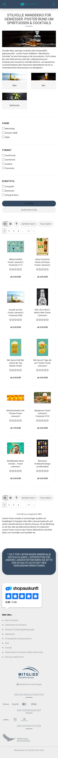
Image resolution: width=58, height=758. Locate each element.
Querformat (10, 160)
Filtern (29, 203)
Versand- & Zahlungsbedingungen (19, 629)
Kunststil (8, 181)
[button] (5, 224)
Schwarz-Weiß (11, 133)
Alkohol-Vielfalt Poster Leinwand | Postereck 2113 (15, 262)
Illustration (9, 191)
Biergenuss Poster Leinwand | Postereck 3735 (42, 413)
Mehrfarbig (10, 128)
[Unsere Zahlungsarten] (6, 704)
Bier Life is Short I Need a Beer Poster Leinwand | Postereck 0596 (42, 312)
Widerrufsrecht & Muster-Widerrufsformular (24, 652)
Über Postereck (11, 620)
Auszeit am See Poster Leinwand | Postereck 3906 (15, 312)
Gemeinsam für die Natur (16, 625)
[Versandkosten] (6, 720)
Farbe (5, 123)
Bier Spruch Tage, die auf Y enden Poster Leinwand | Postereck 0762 (42, 363)
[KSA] (16, 737)
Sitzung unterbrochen (14, 657)
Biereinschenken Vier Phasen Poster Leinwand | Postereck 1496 (15, 413)
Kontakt (8, 648)
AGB (7, 643)
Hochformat (10, 155)
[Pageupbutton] (50, 753)
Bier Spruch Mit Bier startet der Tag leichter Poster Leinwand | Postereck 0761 (15, 363)
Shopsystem (19, 750)
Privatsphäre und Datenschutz (18, 638)
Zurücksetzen (29, 210)
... (23, 231)
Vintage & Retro (12, 195)
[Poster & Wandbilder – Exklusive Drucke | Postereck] (29, 4)
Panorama (9, 168)
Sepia (7, 137)
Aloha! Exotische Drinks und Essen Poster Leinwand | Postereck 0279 (42, 262)
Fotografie (9, 186)
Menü (4, 4)
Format (7, 150)
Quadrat (8, 164)
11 (29, 231)
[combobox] (29, 224)
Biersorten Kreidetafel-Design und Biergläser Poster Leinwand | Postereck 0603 (42, 463)
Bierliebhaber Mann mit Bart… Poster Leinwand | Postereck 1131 (15, 463)
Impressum (10, 634)
